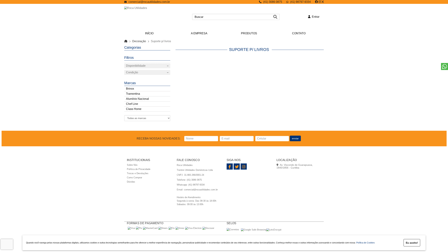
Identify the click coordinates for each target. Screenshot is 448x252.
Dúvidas (131, 181)
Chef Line (132, 103)
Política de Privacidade (138, 169)
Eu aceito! (412, 242)
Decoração (139, 41)
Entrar (314, 16)
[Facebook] (316, 1)
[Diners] (163, 228)
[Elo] (172, 228)
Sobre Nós (132, 165)
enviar (295, 138)
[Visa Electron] (193, 228)
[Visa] (131, 228)
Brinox (130, 88)
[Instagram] (319, 1)
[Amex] (180, 228)
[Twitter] (323, 1)
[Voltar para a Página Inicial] (125, 41)
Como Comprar (134, 177)
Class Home (133, 108)
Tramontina (133, 93)
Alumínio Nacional (137, 98)
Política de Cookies (365, 242)
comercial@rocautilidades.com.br (149, 1)
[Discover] (208, 228)
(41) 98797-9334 (300, 1)
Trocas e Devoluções (137, 173)
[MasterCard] (150, 228)
